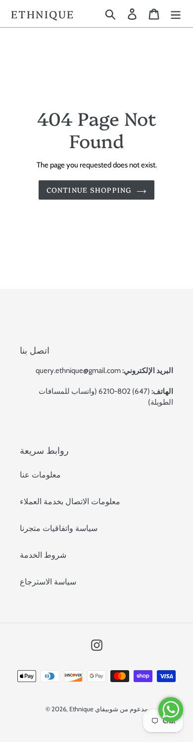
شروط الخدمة (43, 555)
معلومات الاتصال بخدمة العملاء (70, 501)
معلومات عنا (40, 474)
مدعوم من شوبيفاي (121, 709)
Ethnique (42, 13)
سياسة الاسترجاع (48, 581)
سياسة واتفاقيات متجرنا (58, 528)
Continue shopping (89, 190)
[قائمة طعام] (176, 13)
